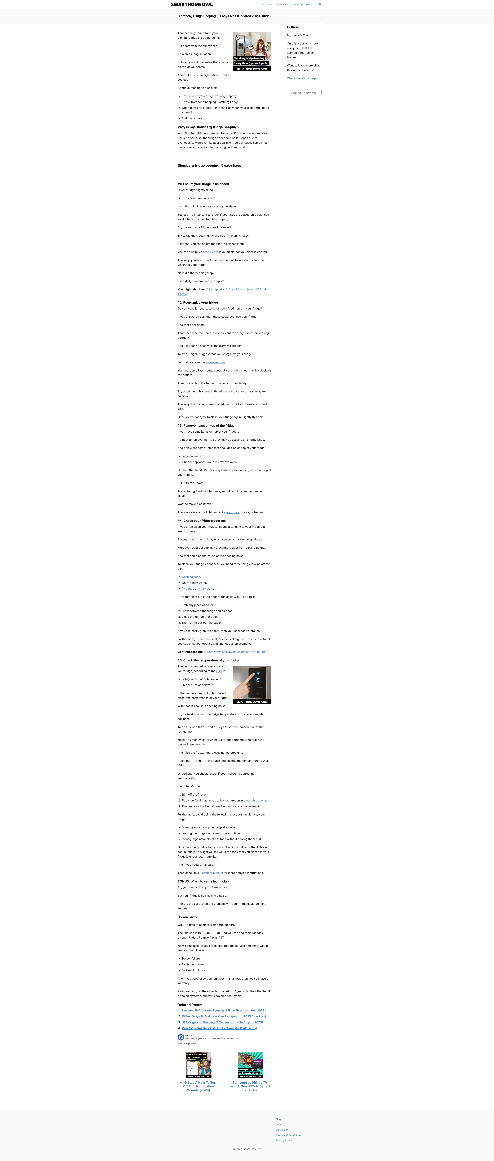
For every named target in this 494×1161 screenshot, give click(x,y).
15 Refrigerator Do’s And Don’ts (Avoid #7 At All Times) (219, 1028)
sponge (188, 588)
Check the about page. (302, 78)
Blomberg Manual (211, 873)
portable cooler (256, 800)
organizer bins (215, 362)
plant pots (232, 512)
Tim (190, 1035)
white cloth (205, 588)
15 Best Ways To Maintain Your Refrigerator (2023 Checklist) (224, 1016)
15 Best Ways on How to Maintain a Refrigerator (235, 651)
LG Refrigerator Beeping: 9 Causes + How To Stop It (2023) (222, 1022)
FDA (219, 671)
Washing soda (191, 577)
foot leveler (210, 252)
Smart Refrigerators (187, 1043)
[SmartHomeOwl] (193, 4)
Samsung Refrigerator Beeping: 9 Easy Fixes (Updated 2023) (224, 1010)
